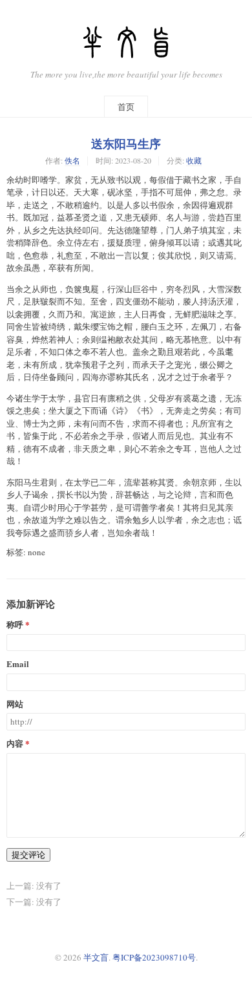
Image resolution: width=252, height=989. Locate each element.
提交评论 (28, 854)
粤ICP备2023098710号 (154, 957)
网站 (14, 704)
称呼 (14, 625)
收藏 (194, 160)
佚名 (72, 160)
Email (17, 664)
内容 (14, 744)
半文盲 (96, 957)
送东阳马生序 (126, 143)
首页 (126, 106)
